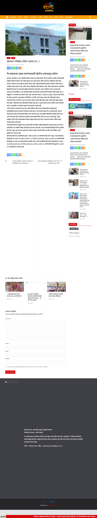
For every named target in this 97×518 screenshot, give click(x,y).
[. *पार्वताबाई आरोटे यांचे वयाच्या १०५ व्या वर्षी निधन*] (14, 283)
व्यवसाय (56, 17)
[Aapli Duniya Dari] (7, 17)
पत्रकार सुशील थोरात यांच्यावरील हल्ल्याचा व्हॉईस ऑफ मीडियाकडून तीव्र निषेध (84, 84)
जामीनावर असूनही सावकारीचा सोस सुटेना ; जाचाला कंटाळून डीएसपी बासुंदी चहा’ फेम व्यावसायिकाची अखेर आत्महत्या (49, 516)
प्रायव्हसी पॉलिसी (69, 17)
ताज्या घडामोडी (13, 17)
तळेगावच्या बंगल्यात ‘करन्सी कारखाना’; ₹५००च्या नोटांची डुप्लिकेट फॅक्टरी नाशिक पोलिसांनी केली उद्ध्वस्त (84, 184)
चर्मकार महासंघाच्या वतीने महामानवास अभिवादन (56, 295)
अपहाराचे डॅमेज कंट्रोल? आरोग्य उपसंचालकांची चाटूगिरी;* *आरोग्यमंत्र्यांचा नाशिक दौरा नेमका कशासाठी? (80, 49)
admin (17, 64)
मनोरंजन (61, 17)
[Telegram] (17, 68)
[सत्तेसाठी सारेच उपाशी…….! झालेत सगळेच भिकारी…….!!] (74, 216)
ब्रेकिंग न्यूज (26, 17)
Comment (8, 319)
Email (7, 351)
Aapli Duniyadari (81, 56)
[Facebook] (8, 68)
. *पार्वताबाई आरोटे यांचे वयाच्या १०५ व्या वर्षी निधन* (14, 295)
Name (7, 343)
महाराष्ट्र (20, 17)
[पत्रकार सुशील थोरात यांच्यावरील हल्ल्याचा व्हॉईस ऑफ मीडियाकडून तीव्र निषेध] (74, 85)
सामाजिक (46, 17)
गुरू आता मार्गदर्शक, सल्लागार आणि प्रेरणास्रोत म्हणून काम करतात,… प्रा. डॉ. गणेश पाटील (35, 297)
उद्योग (51, 17)
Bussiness (33, 17)
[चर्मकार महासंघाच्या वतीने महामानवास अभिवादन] (56, 283)
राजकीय (40, 17)
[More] (20, 68)
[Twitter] (11, 68)
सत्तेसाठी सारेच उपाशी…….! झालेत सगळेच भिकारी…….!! (84, 215)
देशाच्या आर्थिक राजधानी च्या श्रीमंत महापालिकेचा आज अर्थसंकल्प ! (23, 162)
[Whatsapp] (14, 68)
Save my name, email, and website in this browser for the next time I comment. (27, 367)
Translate (78, 236)
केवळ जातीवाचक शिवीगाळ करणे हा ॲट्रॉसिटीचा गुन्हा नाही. (48, 162)
